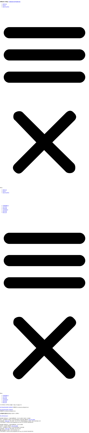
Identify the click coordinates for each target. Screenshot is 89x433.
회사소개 (5, 212)
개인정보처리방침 (4, 407)
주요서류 (5, 208)
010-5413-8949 (32, 419)
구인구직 (5, 207)
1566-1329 (7, 421)
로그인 (4, 5)
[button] (44, 98)
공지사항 (5, 211)
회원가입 (5, 4)
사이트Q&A (5, 209)
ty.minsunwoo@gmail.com (14, 1)
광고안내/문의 (6, 6)
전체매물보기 (6, 205)
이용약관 (11, 407)
